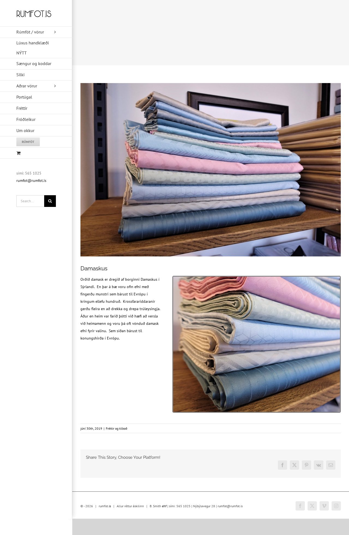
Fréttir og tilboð (116, 428)
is (110, 506)
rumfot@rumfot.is (31, 180)
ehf (164, 506)
